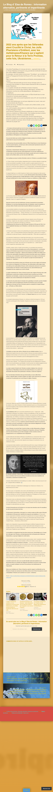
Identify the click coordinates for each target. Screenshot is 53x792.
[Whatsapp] (36, 125)
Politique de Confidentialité (17, 713)
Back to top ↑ (26, 713)
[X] (31, 125)
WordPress (5, 713)
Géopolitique (21, 64)
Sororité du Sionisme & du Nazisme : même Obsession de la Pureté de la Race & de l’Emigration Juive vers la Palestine (26, 604)
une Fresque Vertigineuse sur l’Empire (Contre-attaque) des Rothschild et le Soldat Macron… (40, 604)
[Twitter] (29, 125)
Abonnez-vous (36, 629)
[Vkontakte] (41, 125)
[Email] (39, 125)
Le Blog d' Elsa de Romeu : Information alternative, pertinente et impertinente (25, 6)
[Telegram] (34, 125)
